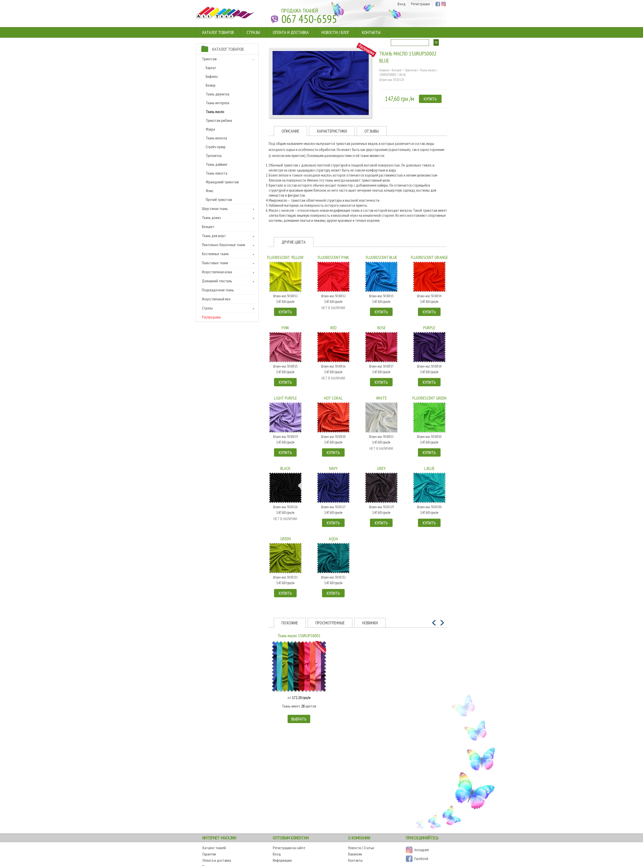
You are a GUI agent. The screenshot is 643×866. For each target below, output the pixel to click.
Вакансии (355, 853)
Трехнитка (214, 155)
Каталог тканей (214, 847)
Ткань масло (215, 111)
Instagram (421, 849)
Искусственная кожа (217, 271)
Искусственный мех (216, 298)
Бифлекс (212, 76)
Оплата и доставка (291, 32)
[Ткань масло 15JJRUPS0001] (299, 666)
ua (442, 41)
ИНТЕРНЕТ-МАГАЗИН (219, 838)
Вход (402, 4)
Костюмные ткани (215, 253)
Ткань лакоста (216, 173)
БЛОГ (345, 32)
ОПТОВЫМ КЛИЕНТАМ (291, 838)
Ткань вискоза (216, 137)
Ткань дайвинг (217, 164)
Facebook (421, 858)
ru (436, 41)
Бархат (211, 67)
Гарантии (209, 853)
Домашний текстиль (217, 280)
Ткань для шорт (214, 235)
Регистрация (420, 4)
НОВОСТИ (330, 32)
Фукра (210, 129)
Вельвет (208, 226)
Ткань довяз (211, 217)
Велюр (211, 85)
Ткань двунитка (217, 93)
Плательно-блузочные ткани (223, 244)
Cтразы (207, 307)
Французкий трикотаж (222, 181)
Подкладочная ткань (218, 289)
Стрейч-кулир (216, 146)
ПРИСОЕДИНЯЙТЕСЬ (422, 838)
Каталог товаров (218, 32)
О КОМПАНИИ (359, 838)
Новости (354, 847)
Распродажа (211, 316)
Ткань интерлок (217, 102)
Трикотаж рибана (219, 120)
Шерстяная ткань (215, 208)
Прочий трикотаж (219, 199)
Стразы (253, 32)
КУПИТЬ (430, 99)
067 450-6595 (309, 18)
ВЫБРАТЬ (298, 719)
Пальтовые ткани (215, 262)
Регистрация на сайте (289, 847)
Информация (282, 860)
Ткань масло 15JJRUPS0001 (299, 635)
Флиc (209, 190)
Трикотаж (209, 58)
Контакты (371, 32)
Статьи (369, 847)
